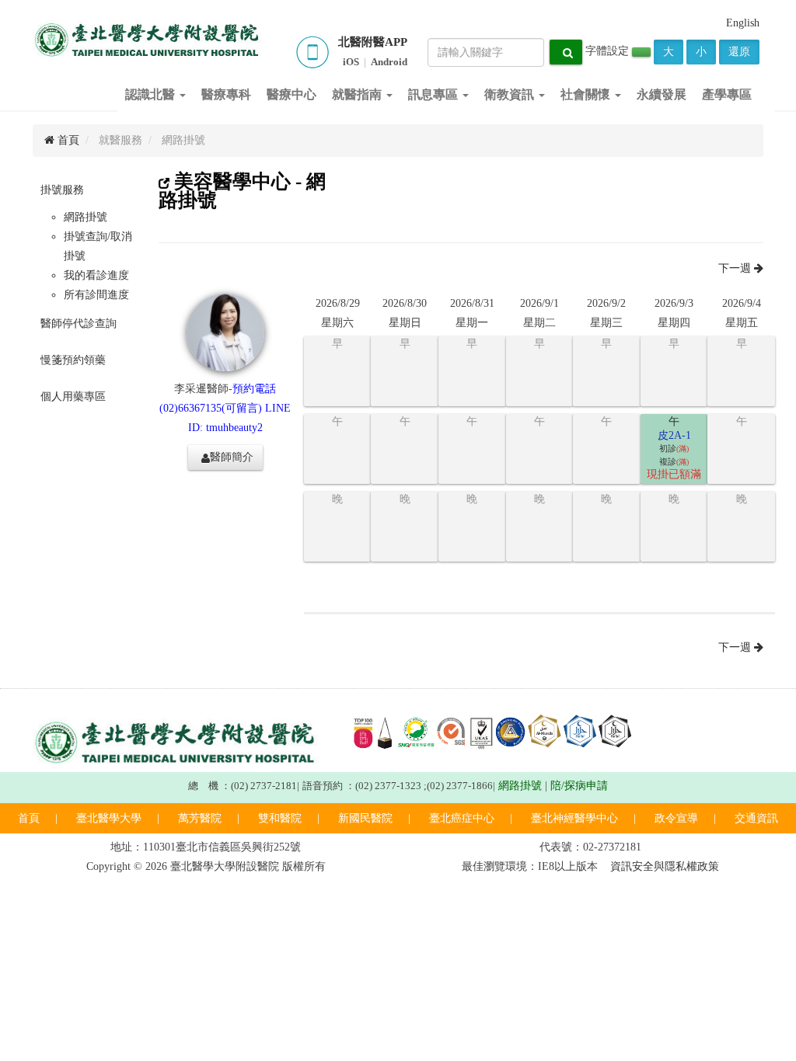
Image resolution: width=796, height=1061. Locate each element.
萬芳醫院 (200, 818)
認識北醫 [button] (151, 94)
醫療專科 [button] (226, 94)
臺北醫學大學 (108, 818)
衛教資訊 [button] (510, 94)
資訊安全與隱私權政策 (664, 866)
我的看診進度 (96, 275)
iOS (351, 62)
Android (389, 62)
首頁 (66, 140)
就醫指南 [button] (358, 94)
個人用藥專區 (73, 396)
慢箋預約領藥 (73, 360)
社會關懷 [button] (586, 94)
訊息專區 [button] (434, 94)
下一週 (736, 268)
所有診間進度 (96, 295)
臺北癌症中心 (461, 818)
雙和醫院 (280, 818)
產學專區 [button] (727, 94)
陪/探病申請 (579, 785)
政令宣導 (676, 818)
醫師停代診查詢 (78, 323)
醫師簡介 (231, 457)
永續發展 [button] (661, 94)
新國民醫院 (365, 818)
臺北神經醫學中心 (574, 818)
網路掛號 (85, 217)
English (742, 23)
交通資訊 (756, 818)
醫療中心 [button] (291, 94)
